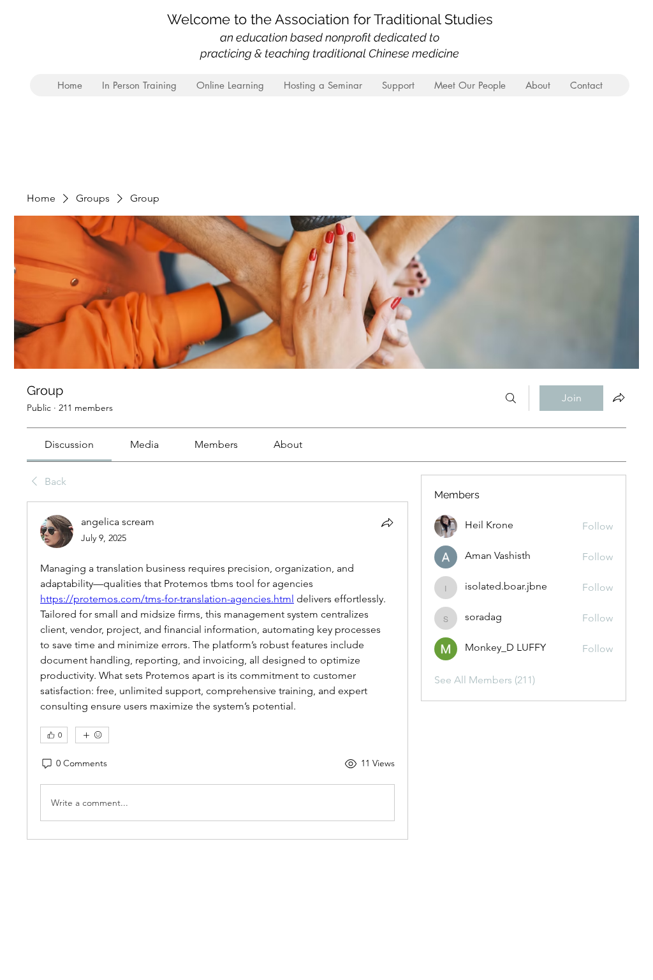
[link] (69, 444)
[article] (217, 670)
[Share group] (618, 397)
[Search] (510, 398)
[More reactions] (92, 735)
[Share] (387, 522)
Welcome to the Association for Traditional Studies (330, 19)
